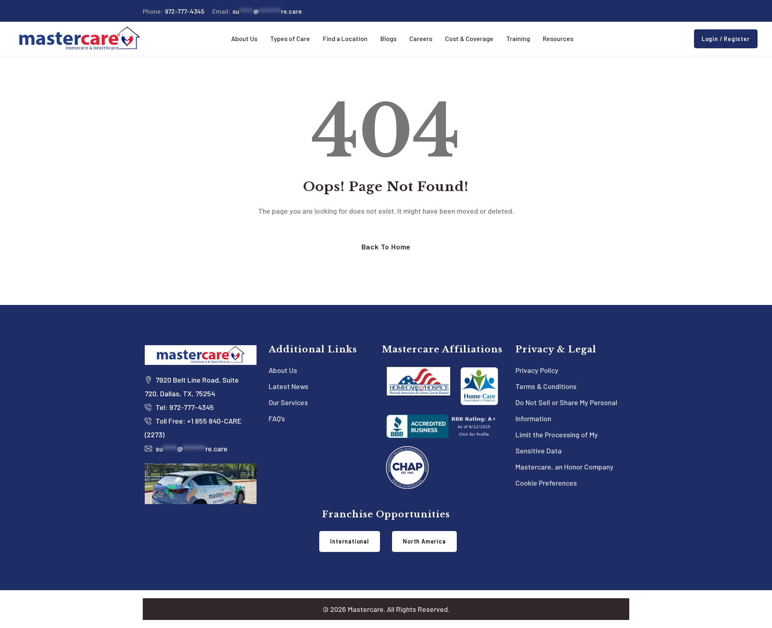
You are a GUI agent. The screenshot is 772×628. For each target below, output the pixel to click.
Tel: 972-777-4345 (184, 407)
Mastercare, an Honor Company (564, 466)
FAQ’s (277, 418)
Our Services (288, 402)
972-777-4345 (173, 11)
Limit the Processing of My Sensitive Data (556, 442)
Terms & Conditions (546, 386)
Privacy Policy (536, 370)
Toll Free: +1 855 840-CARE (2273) (193, 427)
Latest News (288, 386)
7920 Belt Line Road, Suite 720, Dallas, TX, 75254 (192, 386)
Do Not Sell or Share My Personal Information (566, 410)
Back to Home (386, 246)
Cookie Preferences (546, 482)
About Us (283, 370)
